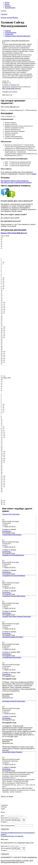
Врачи (7, 4)
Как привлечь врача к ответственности (15, 181)
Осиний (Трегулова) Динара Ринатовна (16, 616)
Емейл (34, 174)
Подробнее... (7, 531)
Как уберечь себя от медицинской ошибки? (16, 182)
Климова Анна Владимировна (13, 555)
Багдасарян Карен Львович (12, 752)
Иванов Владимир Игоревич (12, 637)
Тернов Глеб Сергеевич (11, 514)
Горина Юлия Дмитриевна (11, 534)
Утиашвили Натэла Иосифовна (13, 575)
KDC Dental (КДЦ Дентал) (11, 88)
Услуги (7, 2)
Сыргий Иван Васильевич (11, 657)
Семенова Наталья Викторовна (13, 596)
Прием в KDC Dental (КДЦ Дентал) (14, 233)
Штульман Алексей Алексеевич (13, 701)
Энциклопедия (10, 7)
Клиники (8, 6)
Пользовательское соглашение (12, 836)
